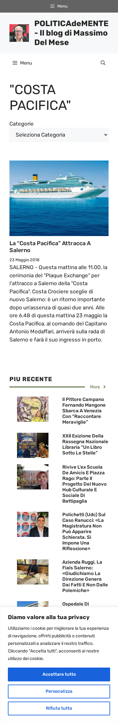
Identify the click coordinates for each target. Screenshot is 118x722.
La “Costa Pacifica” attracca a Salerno (50, 247)
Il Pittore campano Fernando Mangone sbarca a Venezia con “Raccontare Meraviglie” (84, 411)
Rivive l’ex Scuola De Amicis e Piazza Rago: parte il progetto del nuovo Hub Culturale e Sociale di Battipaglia (84, 484)
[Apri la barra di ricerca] (103, 63)
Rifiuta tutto (59, 708)
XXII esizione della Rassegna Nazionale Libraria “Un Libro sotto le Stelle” (85, 444)
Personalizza (59, 691)
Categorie (21, 124)
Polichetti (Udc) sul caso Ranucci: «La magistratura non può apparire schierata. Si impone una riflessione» (83, 531)
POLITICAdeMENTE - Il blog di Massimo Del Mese (71, 33)
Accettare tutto (59, 674)
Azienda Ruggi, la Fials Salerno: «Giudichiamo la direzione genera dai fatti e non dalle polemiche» (85, 576)
